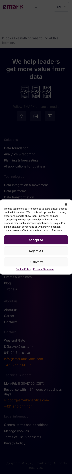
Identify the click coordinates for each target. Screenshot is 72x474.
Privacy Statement (43, 269)
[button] (66, 205)
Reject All (36, 251)
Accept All (36, 240)
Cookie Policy (23, 269)
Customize (36, 262)
